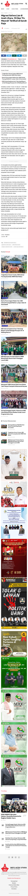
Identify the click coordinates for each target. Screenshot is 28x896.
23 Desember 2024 (15, 28)
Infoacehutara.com (12, 59)
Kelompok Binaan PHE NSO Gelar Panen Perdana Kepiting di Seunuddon (16, 426)
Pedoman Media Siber (14, 885)
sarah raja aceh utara (18, 246)
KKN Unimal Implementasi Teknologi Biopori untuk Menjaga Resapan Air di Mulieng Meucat (12, 330)
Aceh (7, 8)
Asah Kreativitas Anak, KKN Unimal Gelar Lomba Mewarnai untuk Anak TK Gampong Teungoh (15, 846)
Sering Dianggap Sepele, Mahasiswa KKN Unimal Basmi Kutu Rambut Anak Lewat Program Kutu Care (13, 412)
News (2, 8)
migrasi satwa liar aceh (7, 246)
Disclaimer (14, 888)
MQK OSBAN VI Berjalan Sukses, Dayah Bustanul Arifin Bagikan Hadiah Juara (11, 816)
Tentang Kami (14, 881)
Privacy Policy (14, 886)
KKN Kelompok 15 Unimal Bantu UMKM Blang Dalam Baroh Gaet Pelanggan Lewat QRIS (12, 358)
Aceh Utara (15, 8)
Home (2, 12)
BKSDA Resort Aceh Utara (10, 242)
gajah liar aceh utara (6, 244)
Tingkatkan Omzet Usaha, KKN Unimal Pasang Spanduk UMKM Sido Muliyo (17, 434)
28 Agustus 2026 (5, 334)
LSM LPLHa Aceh (16, 244)
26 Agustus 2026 (12, 429)
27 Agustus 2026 (5, 416)
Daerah (6, 12)
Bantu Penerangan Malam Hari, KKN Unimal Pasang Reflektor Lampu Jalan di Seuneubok (13, 302)
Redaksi (7, 28)
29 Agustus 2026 (5, 278)
